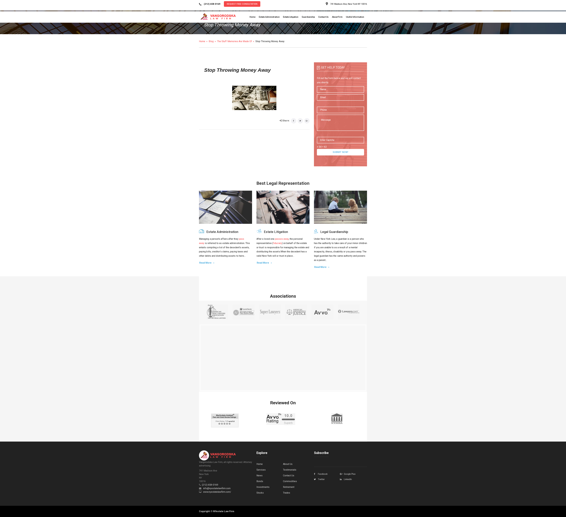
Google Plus (350, 474)
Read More (205, 262)
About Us (287, 464)
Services (261, 469)
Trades (286, 492)
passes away (282, 239)
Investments (262, 487)
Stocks (260, 492)
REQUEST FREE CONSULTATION (242, 4)
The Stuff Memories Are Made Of (234, 41)
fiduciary (277, 243)
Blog (211, 41)
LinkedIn (348, 479)
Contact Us (288, 475)
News (259, 475)
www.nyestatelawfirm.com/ (217, 491)
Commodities (290, 481)
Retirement (288, 487)
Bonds (259, 481)
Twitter (321, 479)
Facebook (323, 474)
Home (202, 41)
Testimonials (289, 469)
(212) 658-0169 (210, 484)
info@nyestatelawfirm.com (217, 488)
